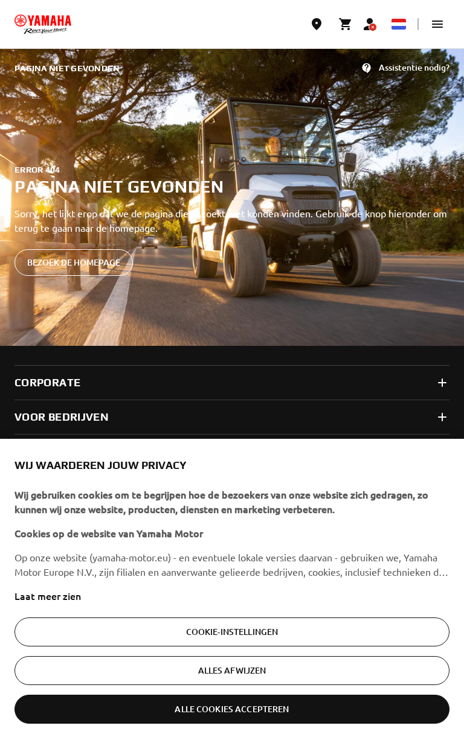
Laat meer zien (47, 595)
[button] (437, 24)
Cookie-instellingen (232, 631)
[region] (232, 591)
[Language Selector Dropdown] (399, 24)
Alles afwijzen (232, 670)
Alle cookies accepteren (232, 709)
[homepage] (42, 24)
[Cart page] (345, 24)
